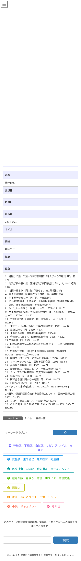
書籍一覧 (40, 418)
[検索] (65, 432)
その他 (28, 418)
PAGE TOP (75, 540)
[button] (40, 448)
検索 (66, 540)
